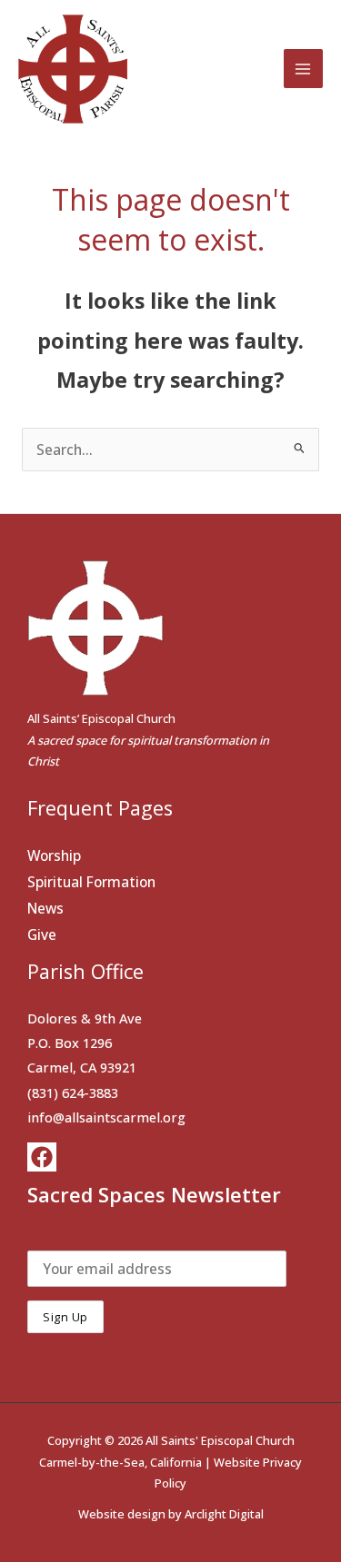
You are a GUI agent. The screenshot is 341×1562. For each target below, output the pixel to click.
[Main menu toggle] (303, 68)
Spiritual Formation (91, 882)
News (45, 908)
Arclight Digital (224, 1514)
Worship (54, 855)
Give (41, 934)
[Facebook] (41, 1157)
